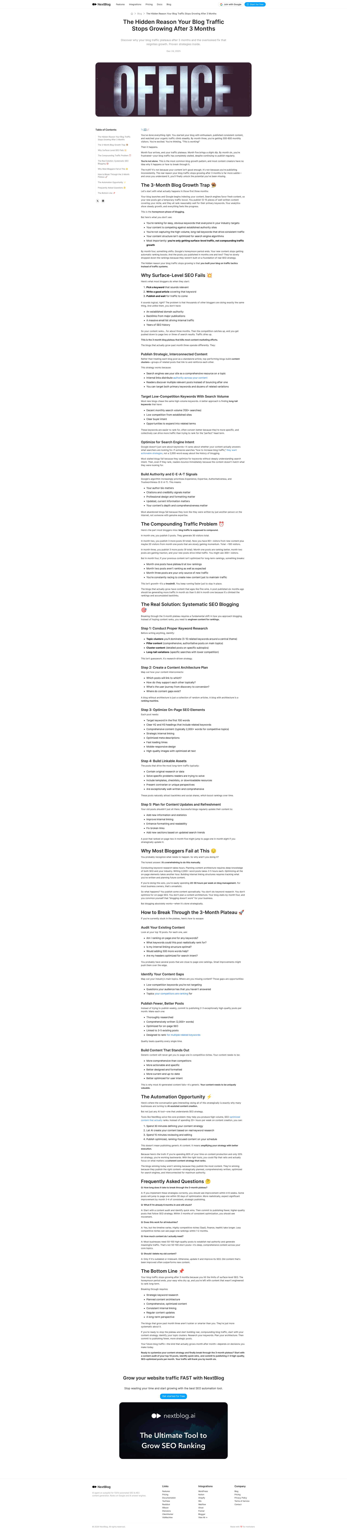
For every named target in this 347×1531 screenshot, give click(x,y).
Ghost (200, 1508)
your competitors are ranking (171, 993)
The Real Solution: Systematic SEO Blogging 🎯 (113, 162)
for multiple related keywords (183, 1034)
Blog (169, 4)
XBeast (165, 1508)
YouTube (166, 1501)
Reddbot (166, 1504)
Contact (238, 1504)
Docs (159, 4)
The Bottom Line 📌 (106, 193)
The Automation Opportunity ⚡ (112, 182)
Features (120, 4)
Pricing (149, 4)
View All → (202, 1517)
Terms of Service (241, 1501)
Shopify (201, 1498)
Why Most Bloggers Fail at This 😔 (113, 169)
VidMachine (167, 1517)
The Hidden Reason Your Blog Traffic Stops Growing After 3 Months (114, 138)
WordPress (203, 1491)
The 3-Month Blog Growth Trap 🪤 (113, 145)
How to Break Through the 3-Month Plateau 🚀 (113, 175)
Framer (201, 1511)
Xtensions (166, 1511)
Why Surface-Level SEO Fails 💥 (112, 150)
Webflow (202, 1504)
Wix (200, 1501)
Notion (201, 1495)
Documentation (169, 1498)
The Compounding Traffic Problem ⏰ (114, 155)
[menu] (166, 4)
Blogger (201, 1514)
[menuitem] (120, 4)
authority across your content (190, 377)
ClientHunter (167, 1514)
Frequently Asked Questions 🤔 (112, 188)
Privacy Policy (240, 1498)
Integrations (135, 4)
